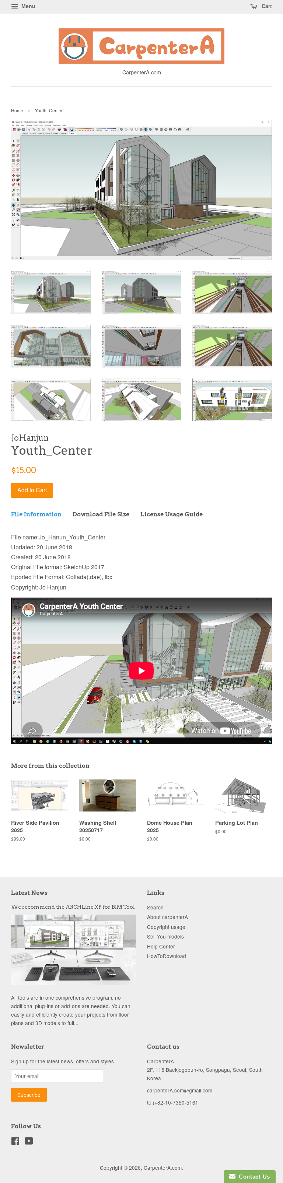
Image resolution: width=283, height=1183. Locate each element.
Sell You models (165, 936)
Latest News (29, 892)
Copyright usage (166, 926)
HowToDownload (166, 956)
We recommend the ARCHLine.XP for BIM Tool (73, 907)
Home (17, 110)
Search (155, 907)
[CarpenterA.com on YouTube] (29, 1142)
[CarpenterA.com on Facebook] (15, 1142)
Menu (27, 6)
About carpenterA (167, 916)
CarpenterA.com (163, 1167)
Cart (266, 6)
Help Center (161, 946)
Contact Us (252, 1176)
